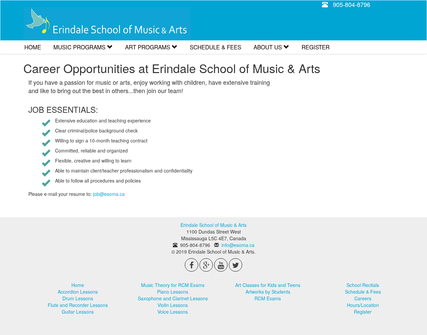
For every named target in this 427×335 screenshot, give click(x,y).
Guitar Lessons (78, 311)
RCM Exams (268, 298)
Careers (362, 298)
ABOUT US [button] (269, 47)
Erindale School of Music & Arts (107, 23)
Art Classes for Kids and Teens (267, 285)
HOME (32, 47)
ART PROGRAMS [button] (148, 47)
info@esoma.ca (238, 245)
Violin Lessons (172, 305)
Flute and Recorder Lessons (78, 305)
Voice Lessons (172, 311)
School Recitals (363, 285)
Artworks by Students (268, 291)
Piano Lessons (172, 291)
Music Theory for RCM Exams (172, 285)
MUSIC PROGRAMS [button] (80, 47)
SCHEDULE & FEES (215, 47)
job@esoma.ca (109, 194)
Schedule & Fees (363, 291)
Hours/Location (363, 305)
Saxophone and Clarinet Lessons (173, 298)
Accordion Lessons (78, 291)
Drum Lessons (77, 298)
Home (77, 285)
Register (363, 311)
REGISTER (316, 47)
